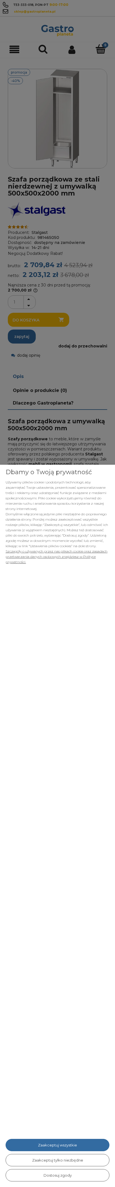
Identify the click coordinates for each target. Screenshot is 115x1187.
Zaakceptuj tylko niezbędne (57, 1160)
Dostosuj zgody (58, 1175)
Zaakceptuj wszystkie (57, 1145)
